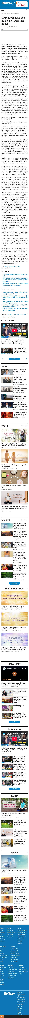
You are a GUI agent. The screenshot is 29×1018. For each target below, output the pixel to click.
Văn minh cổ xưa (3, 957)
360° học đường (14, 961)
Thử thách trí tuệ (14, 949)
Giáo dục (13, 947)
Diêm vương (23, 314)
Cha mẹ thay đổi (14, 957)
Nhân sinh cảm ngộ (5, 468)
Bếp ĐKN (3, 489)
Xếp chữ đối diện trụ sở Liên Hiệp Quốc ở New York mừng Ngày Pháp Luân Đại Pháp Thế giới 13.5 (15, 279)
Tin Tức (3, 753)
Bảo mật (19, 1013)
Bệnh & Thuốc (11, 967)
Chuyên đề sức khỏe (12, 969)
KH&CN (21, 965)
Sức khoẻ (2, 984)
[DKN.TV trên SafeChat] (16, 3)
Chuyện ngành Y (11, 971)
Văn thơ (1, 959)
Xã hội (1, 935)
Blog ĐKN (2, 980)
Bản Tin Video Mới (15, 729)
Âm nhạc (2, 949)
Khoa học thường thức (23, 971)
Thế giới (15, 528)
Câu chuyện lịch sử (17, 562)
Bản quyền (20, 1014)
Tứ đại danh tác (21, 939)
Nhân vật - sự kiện (5, 686)
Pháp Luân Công (11, 317)
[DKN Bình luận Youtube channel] (22, 5)
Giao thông (2, 939)
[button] (27, 358)
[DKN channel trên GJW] (23, 3)
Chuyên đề (20, 941)
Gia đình (1, 969)
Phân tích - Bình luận (11, 932)
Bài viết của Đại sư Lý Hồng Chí (14, 589)
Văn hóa (3, 13)
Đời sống (15, 549)
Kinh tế (1, 930)
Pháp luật (2, 937)
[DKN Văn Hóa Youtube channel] (24, 5)
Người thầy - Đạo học (15, 953)
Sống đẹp (2, 974)
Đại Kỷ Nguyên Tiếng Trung (12, 266)
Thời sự (1, 928)
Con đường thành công (18, 374)
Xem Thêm (14, 358)
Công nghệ (21, 967)
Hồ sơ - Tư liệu (10, 935)
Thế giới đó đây (10, 937)
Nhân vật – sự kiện (15, 664)
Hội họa (1, 951)
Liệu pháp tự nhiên (12, 976)
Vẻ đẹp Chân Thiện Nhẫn (6, 447)
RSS (18, 1009)
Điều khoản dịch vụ (20, 1011)
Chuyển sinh (16, 314)
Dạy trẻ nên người (14, 959)
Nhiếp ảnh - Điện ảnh (4, 955)
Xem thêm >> (24, 366)
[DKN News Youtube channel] (19, 5)
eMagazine (14, 796)
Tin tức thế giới (10, 930)
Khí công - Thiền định (12, 974)
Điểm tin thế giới (16, 384)
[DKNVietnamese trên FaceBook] (18, 3)
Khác (2, 511)
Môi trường (15, 392)
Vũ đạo (1, 961)
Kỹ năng (15, 400)
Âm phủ (9, 314)
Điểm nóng (2, 932)
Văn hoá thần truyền (13, 13)
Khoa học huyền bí (23, 969)
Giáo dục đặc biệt (14, 951)
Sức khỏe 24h (11, 978)
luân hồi (4, 317)
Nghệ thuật (20, 943)
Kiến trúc (2, 953)
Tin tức (20, 974)
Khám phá (2, 976)
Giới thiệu (19, 1008)
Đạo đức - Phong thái (22, 930)
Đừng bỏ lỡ (14, 853)
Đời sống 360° (3, 967)
